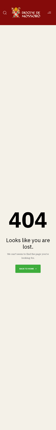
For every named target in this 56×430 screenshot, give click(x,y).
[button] (5, 12)
